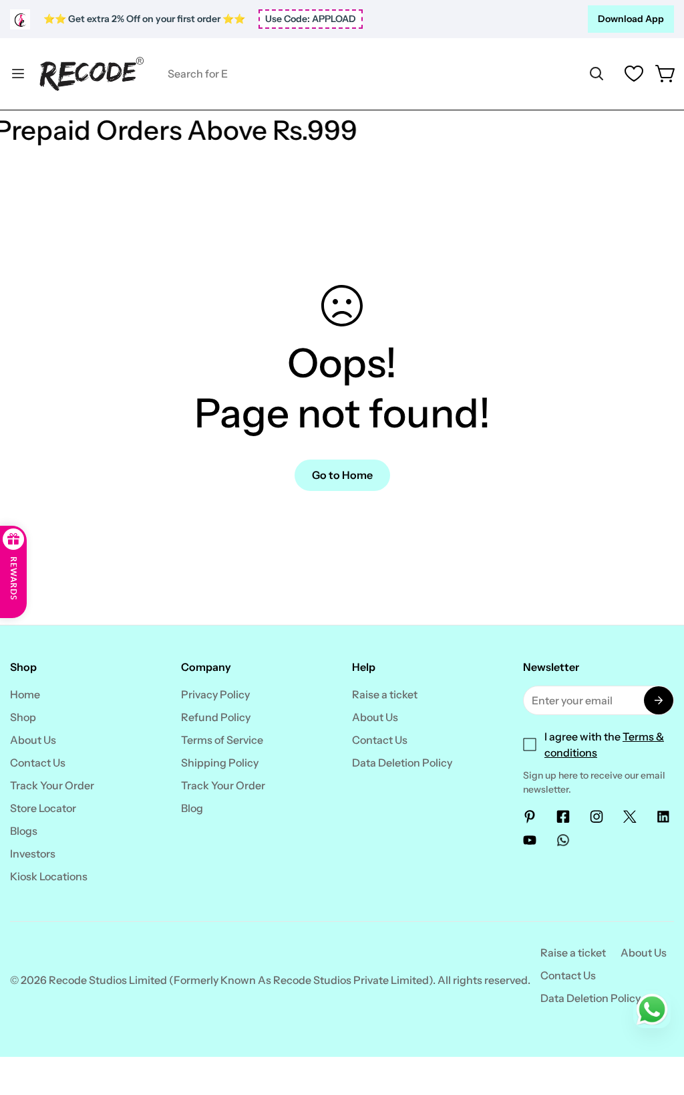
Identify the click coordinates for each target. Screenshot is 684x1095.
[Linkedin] (663, 816)
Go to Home (342, 475)
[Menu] (18, 74)
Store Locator (43, 808)
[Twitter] (630, 816)
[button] (666, 74)
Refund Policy (215, 717)
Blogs (23, 830)
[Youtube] (529, 840)
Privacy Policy (215, 694)
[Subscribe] (658, 700)
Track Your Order (52, 785)
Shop (23, 717)
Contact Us (37, 762)
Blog (192, 808)
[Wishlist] (634, 74)
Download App (631, 19)
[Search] (596, 73)
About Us (33, 739)
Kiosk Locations (49, 876)
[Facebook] (563, 816)
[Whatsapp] (563, 840)
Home (25, 694)
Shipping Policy (220, 762)
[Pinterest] (529, 816)
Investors (32, 853)
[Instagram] (596, 816)
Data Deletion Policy (402, 762)
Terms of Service (222, 739)
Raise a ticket (384, 694)
